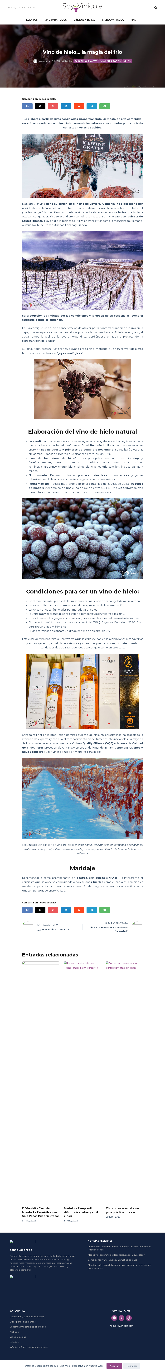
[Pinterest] (53, 106)
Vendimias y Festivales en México (28, 1326)
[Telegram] (92, 106)
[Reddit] (79, 106)
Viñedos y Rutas (84, 19)
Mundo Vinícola (113, 19)
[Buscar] (155, 7)
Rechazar (132, 1366)
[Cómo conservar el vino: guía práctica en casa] (124, 1082)
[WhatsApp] (104, 106)
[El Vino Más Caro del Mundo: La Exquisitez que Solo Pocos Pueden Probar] (40, 1082)
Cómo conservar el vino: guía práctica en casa (112, 1260)
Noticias (14, 1332)
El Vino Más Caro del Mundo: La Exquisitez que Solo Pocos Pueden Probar (40, 1212)
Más (133, 19)
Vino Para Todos (55, 19)
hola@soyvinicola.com (121, 1325)
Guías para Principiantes (23, 1321)
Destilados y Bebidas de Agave (27, 1316)
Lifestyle (14, 1342)
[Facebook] (27, 106)
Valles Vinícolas (18, 1337)
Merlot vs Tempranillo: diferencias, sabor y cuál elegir (81, 1212)
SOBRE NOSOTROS (21, 1250)
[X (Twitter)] (40, 106)
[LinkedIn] (66, 106)
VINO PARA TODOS (111, 61)
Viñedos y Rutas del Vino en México (29, 1347)
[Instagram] (121, 1318)
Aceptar (114, 1366)
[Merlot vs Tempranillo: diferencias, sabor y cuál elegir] (82, 1082)
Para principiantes (86, 61)
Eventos (32, 19)
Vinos (127, 61)
